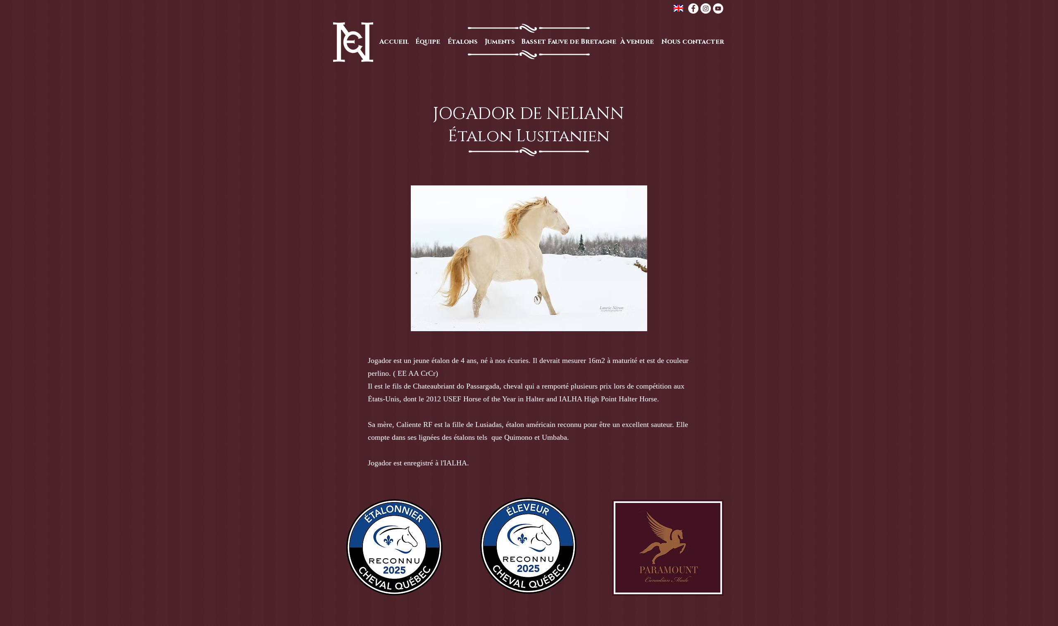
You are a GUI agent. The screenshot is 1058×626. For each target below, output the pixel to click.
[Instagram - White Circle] (706, 8)
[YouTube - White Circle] (718, 8)
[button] (529, 258)
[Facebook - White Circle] (693, 8)
